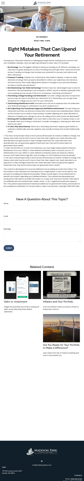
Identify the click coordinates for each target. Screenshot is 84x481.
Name (6, 203)
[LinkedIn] (41, 461)
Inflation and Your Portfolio (58, 301)
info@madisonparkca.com (42, 465)
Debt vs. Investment (15, 301)
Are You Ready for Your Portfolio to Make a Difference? (61, 346)
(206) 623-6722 (76, 479)
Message (7, 229)
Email (6, 216)
